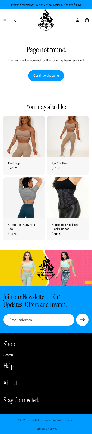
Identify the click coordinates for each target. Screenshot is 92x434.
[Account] (77, 20)
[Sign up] (82, 320)
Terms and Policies (46, 428)
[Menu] (5, 20)
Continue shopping (46, 75)
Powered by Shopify (63, 419)
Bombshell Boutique (38, 419)
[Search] (14, 20)
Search (8, 355)
